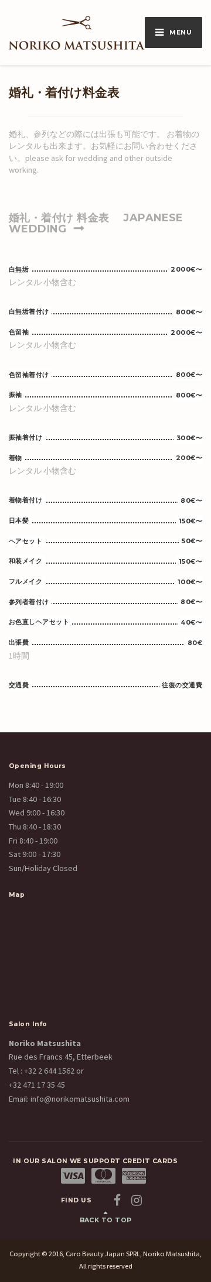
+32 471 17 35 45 (37, 1084)
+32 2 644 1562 (49, 1070)
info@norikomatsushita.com (79, 1099)
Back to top (106, 1220)
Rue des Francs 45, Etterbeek (61, 1056)
